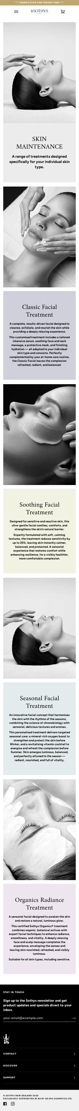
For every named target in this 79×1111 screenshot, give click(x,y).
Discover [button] (10, 1065)
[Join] (70, 1018)
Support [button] (9, 1077)
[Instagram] (13, 1104)
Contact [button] (10, 1053)
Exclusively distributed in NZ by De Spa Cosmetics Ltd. (38, 1098)
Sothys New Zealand (19, 1095)
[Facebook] (5, 1104)
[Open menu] (20, 11)
